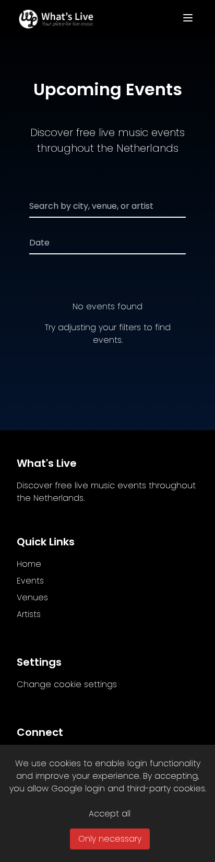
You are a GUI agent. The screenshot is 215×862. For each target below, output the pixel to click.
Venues (32, 597)
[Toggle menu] (187, 17)
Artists (29, 614)
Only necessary (109, 839)
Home (29, 564)
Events (30, 581)
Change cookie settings (67, 684)
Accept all (109, 814)
